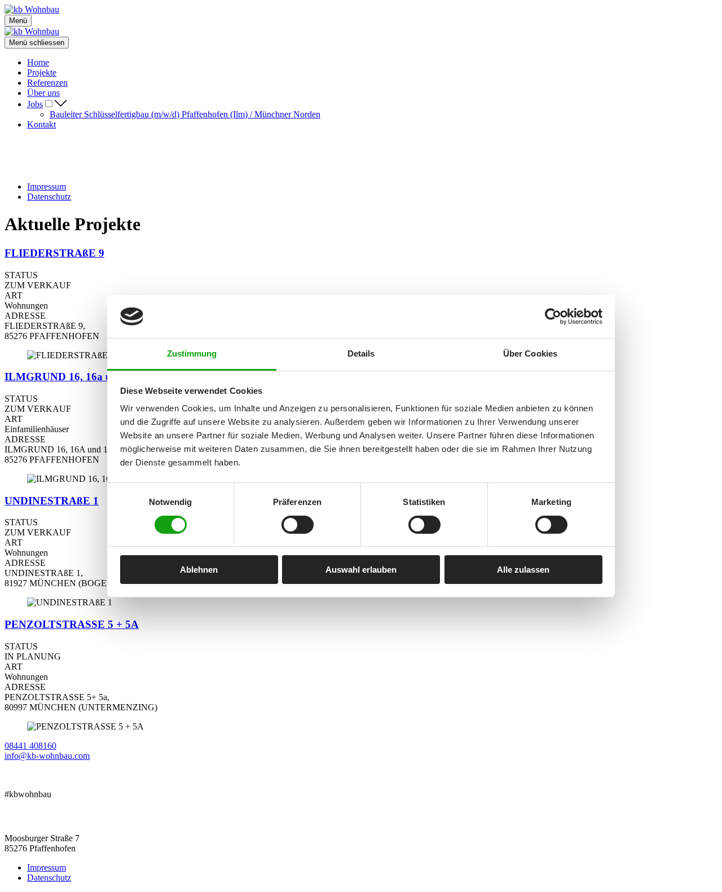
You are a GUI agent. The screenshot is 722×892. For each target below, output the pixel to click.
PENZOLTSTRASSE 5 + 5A (72, 624)
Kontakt (41, 124)
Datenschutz (49, 196)
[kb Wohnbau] (32, 9)
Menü (18, 20)
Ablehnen (199, 569)
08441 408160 (30, 745)
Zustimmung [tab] (192, 353)
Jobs (35, 104)
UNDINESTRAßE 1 (52, 501)
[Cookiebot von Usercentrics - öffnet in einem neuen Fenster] (553, 316)
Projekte (41, 72)
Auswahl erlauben (361, 569)
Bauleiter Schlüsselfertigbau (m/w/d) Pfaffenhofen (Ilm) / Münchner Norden (185, 114)
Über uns (43, 93)
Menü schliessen (36, 42)
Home (38, 62)
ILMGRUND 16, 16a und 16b (74, 377)
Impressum (46, 186)
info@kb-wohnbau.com (47, 756)
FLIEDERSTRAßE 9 (54, 253)
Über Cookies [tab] (530, 353)
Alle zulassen (523, 569)
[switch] (297, 525)
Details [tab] (361, 353)
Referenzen (47, 82)
